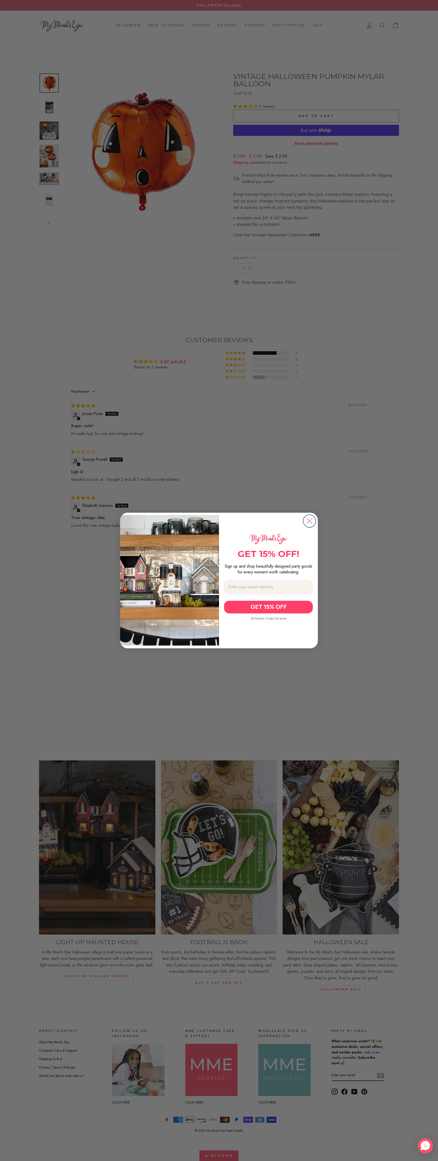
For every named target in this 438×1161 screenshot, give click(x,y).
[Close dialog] (309, 521)
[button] (425, 1145)
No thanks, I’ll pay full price (268, 618)
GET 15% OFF (268, 606)
